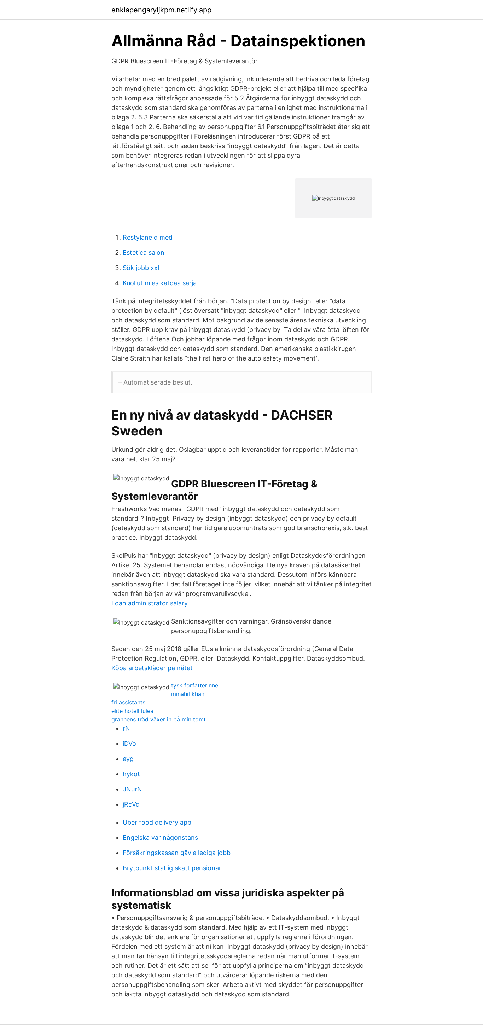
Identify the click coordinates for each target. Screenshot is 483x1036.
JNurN (132, 789)
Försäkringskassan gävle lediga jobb (177, 852)
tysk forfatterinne (194, 685)
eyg (128, 758)
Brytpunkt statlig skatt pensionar (172, 868)
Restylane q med (148, 237)
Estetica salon (143, 252)
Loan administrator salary (149, 603)
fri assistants (128, 702)
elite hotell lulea (132, 710)
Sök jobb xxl (141, 267)
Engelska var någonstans (160, 837)
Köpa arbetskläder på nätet (152, 668)
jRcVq (131, 804)
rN (126, 728)
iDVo (129, 743)
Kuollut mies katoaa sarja (160, 283)
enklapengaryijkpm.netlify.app (161, 9)
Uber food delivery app (157, 822)
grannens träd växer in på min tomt (158, 719)
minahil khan (187, 693)
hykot (131, 774)
